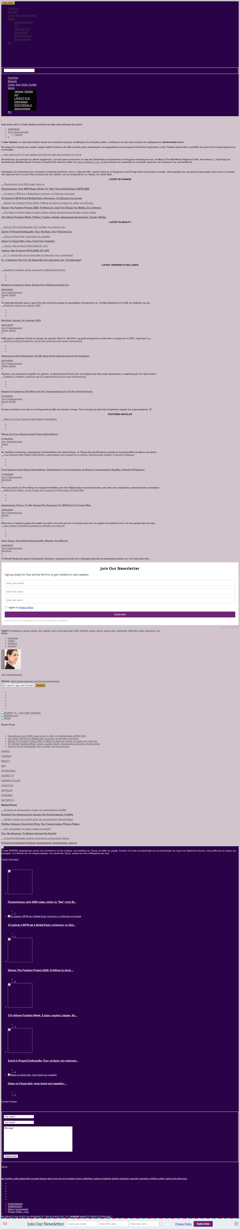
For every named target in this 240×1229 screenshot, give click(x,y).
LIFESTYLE (22, 29)
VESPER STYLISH (10, 780)
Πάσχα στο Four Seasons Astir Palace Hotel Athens (29, 434)
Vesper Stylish (23, 22)
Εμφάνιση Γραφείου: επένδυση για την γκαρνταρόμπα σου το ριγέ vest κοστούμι (47, 391)
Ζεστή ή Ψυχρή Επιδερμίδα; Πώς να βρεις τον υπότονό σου (36, 231)
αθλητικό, (133, 630)
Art (16, 25)
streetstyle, (122, 630)
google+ (12, 646)
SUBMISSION (15, 1206)
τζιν (158, 630)
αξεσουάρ (181, 1178)
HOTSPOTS (7, 800)
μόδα (16, 1178)
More (11, 19)
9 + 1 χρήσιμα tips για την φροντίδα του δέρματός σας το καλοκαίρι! (41, 260)
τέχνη (64, 1178)
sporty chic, (110, 630)
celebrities (87, 1178)
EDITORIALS (23, 36)
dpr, (41, 630)
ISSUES (5, 751)
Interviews (21, 32)
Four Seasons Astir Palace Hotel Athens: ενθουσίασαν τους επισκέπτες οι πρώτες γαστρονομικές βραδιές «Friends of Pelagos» (73, 469)
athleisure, (17, 630)
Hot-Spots (6, 479)
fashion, (47, 630)
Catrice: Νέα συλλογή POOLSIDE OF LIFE (25, 250)
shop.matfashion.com (88, 162)
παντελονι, (151, 630)
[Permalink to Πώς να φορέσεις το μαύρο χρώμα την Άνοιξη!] (26, 828)
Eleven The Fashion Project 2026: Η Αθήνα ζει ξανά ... (40, 970)
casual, (27, 630)
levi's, (55, 630)
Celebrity (106, 1178)
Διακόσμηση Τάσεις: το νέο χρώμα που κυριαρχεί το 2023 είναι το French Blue (46, 505)
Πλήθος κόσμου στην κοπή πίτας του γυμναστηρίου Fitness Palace (40, 824)
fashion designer (120, 1178)
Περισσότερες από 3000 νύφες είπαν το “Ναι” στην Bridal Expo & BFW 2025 (47, 736)
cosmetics (143, 1178)
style (49, 1178)
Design (4, 515)
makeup (97, 1178)
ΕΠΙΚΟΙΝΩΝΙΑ (15, 1204)
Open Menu (8, 3)
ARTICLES (6, 790)
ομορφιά (34, 1178)
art (59, 1178)
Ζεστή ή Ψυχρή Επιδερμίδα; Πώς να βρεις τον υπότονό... (43, 1060)
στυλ (55, 1178)
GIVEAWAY (7, 795)
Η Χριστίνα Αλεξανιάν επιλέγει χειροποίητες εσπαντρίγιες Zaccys (39, 842)
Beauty (12, 12)
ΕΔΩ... (109, 1216)
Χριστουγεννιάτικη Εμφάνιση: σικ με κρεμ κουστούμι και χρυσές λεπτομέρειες (45, 356)
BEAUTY (5, 761)
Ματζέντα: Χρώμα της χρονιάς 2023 (21, 320)
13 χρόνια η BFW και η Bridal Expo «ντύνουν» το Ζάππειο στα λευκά (41, 198)
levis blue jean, (66, 630)
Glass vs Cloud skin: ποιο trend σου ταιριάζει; (28, 241)
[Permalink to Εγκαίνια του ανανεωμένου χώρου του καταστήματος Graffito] (33, 810)
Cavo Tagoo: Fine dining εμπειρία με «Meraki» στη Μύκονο (34, 540)
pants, (92, 630)
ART (3, 766)
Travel (4, 444)
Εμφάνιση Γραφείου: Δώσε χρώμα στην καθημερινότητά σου (35, 285)
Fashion (13, 8)
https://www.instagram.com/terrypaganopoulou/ (35, 681)
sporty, (100, 630)
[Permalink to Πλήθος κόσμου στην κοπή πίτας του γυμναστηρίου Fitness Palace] (37, 819)
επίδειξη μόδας (157, 1178)
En (9, 42)
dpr (3, 1178)
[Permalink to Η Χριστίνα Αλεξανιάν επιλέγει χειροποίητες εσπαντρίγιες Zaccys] (35, 838)
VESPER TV (7, 775)
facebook (13, 638)
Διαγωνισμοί (22, 39)
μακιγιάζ (133, 1178)
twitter (11, 640)
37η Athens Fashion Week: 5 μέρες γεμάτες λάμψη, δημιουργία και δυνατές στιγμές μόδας (53, 217)
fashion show (74, 1178)
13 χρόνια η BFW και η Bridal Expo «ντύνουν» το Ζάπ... (42, 925)
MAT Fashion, (81, 630)
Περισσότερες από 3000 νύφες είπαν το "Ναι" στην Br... (42, 902)
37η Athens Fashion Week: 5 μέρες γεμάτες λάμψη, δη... (42, 1015)
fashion (9, 1178)
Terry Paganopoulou (18, 132)
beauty (43, 1178)
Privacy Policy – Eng (18, 1211)
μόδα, (142, 630)
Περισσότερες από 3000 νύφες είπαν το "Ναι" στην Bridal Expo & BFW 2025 (45, 188)
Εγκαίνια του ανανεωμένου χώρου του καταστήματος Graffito (37, 814)
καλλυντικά (170, 1178)
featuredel (24, 1178)
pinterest (12, 643)
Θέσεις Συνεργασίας (18, 1209)
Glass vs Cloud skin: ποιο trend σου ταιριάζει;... (37, 1083)
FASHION (6, 756)
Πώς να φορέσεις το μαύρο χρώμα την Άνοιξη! (28, 833)
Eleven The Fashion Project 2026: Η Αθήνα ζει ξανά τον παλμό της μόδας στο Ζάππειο (51, 207)
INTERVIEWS (8, 770)
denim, (35, 630)
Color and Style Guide (22, 15)
